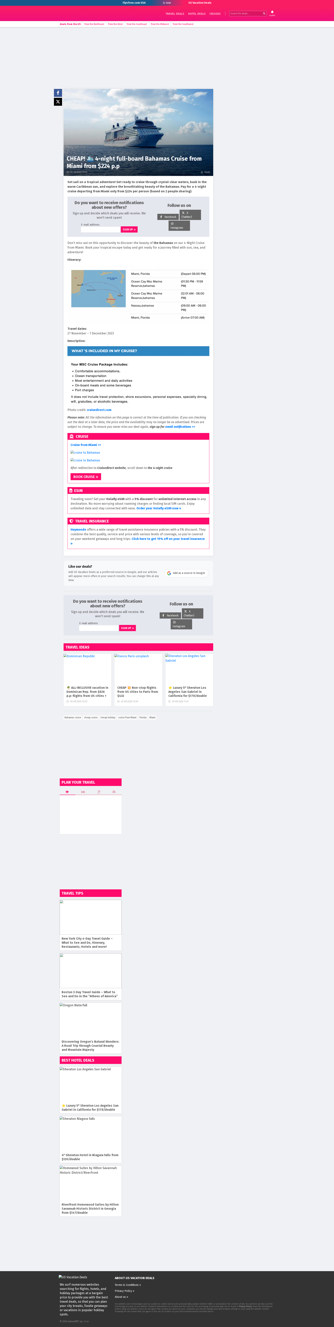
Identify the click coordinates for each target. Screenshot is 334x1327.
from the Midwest (160, 24)
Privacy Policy (245, 1306)
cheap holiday (108, 717)
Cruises (215, 13)
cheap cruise (91, 717)
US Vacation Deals (91, 13)
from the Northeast (94, 24)
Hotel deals (197, 13)
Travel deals (174, 13)
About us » (121, 1297)
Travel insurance (91, 521)
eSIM (78, 490)
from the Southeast (137, 24)
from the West (115, 24)
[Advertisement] (167, 58)
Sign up (128, 229)
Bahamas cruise (73, 717)
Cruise (81, 436)
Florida (143, 717)
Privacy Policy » (124, 1291)
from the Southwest (183, 24)
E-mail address (90, 224)
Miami (152, 717)
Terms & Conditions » (128, 1285)
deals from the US (70, 24)
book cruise (84, 477)
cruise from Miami (127, 717)
